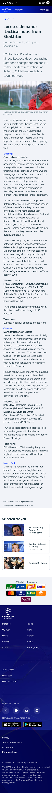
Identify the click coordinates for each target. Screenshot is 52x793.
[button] (43, 9)
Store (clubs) (33, 647)
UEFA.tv (6, 629)
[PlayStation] (21, 586)
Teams (30, 623)
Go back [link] (10, 19)
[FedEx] (41, 586)
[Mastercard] (11, 593)
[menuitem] (25, 9)
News (29, 629)
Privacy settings (9, 752)
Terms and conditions (12, 742)
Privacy (5, 737)
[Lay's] (31, 586)
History (30, 635)
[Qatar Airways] (26, 599)
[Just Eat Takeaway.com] (41, 593)
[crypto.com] (21, 593)
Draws (5, 635)
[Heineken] (11, 586)
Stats (5, 647)
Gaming (5, 641)
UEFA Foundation (10, 681)
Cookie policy (8, 747)
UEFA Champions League (6, 10)
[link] (19, 9)
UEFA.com (7, 675)
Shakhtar (8, 153)
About (30, 641)
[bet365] (31, 593)
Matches (6, 623)
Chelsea (7, 328)
